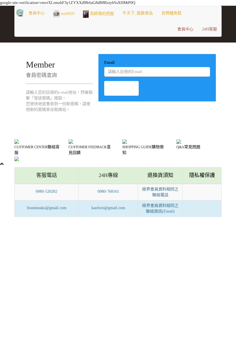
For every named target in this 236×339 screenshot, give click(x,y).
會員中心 (36, 13)
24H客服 (209, 29)
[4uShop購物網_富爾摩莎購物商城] (19, 13)
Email (109, 62)
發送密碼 (121, 88)
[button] (137, 13)
